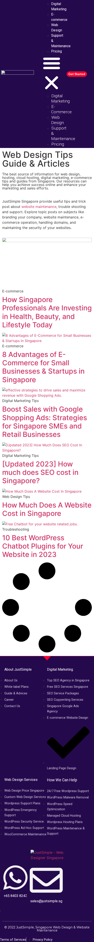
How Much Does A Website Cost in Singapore (47, 509)
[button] (51, 73)
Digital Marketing (60, 98)
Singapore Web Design (54, 927)
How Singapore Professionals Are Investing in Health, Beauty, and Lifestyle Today (47, 312)
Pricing (56, 51)
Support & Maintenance (61, 40)
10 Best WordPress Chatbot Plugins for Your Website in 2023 (42, 546)
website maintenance (38, 206)
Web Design (56, 27)
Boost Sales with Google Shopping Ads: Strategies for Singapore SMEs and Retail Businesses (44, 422)
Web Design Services (21, 780)
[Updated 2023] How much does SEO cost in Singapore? (40, 472)
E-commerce (59, 17)
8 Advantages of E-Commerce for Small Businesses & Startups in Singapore (43, 367)
